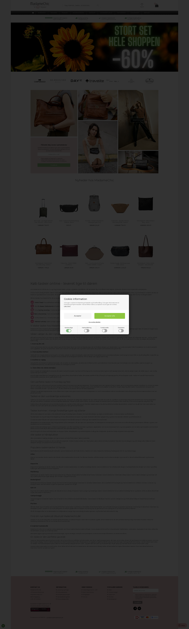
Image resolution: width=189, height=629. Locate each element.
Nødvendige (69, 327)
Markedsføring (86, 327)
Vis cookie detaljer (95, 322)
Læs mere (67, 306)
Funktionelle (105, 327)
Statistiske (121, 327)
